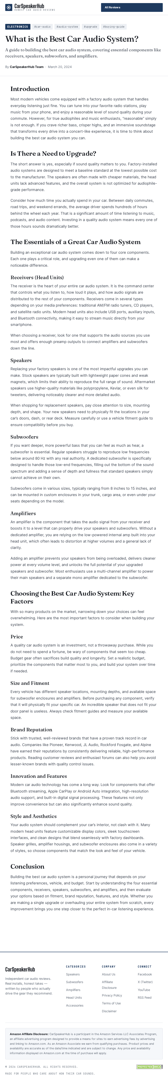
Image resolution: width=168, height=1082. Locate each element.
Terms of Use (111, 1003)
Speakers (73, 974)
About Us (108, 974)
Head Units (74, 997)
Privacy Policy (112, 995)
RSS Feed (145, 997)
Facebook (145, 974)
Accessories (74, 1005)
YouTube (144, 990)
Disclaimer (109, 1011)
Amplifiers (73, 990)
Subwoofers (74, 982)
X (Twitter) (145, 982)
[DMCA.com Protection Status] (149, 1067)
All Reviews (112, 7)
